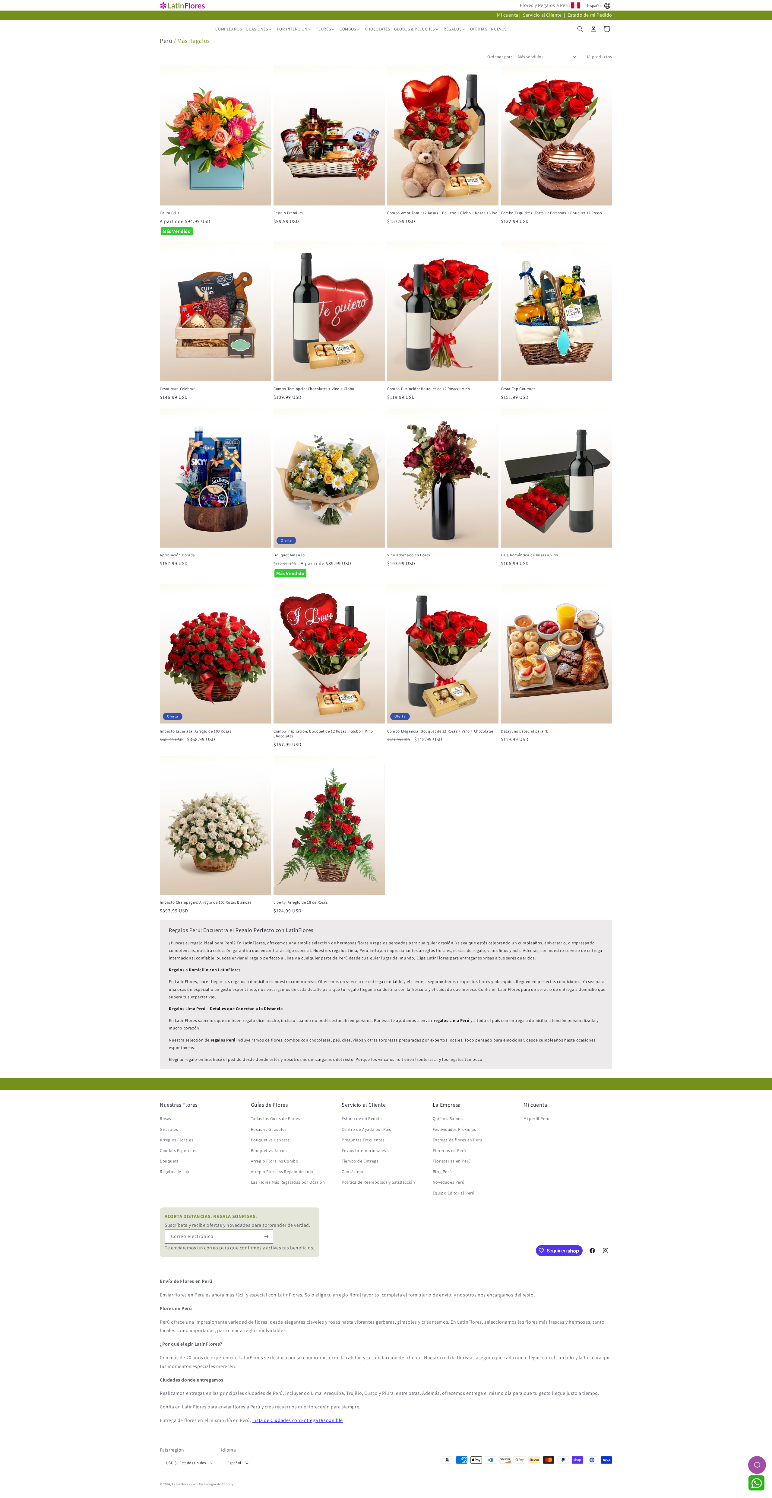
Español (594, 5)
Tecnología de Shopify (216, 1484)
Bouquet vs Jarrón (269, 1150)
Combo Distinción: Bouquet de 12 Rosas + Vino (428, 388)
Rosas (165, 1118)
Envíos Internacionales (364, 1150)
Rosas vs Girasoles (269, 1129)
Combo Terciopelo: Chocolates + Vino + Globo (314, 388)
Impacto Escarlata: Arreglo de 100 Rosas (195, 731)
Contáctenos (354, 1171)
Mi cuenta (507, 15)
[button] (259, 29)
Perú (166, 41)
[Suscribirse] (266, 1236)
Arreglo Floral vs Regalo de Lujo (282, 1171)
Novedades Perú (448, 1182)
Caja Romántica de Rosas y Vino (529, 555)
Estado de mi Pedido (590, 15)
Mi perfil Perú (536, 1118)
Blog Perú (442, 1171)
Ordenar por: (499, 56)
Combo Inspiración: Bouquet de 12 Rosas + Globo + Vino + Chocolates (325, 734)
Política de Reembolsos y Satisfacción (378, 1182)
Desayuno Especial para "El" (526, 731)
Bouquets (169, 1161)
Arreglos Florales (176, 1140)
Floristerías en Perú (452, 1161)
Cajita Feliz (169, 213)
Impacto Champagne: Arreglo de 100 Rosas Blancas (205, 902)
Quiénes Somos (448, 1118)
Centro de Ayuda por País (366, 1129)
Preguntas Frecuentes (363, 1140)
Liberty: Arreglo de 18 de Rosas (301, 902)
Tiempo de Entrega (360, 1161)
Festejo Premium (288, 213)
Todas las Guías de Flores (275, 1118)
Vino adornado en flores (408, 555)
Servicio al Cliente (543, 15)
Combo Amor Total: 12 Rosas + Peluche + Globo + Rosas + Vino (442, 213)
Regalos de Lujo (175, 1171)
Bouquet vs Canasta (270, 1140)
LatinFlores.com (185, 1484)
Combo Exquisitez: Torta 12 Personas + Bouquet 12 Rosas (551, 213)
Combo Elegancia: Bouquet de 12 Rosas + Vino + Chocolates (440, 731)
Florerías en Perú (449, 1150)
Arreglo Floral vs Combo (275, 1161)
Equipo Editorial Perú (454, 1193)
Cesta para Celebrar (177, 388)
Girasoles (169, 1129)
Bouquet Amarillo (289, 555)
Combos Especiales (178, 1150)
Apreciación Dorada (177, 555)
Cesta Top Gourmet (518, 388)
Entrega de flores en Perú (457, 1140)
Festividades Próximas (454, 1129)
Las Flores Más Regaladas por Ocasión (288, 1182)
